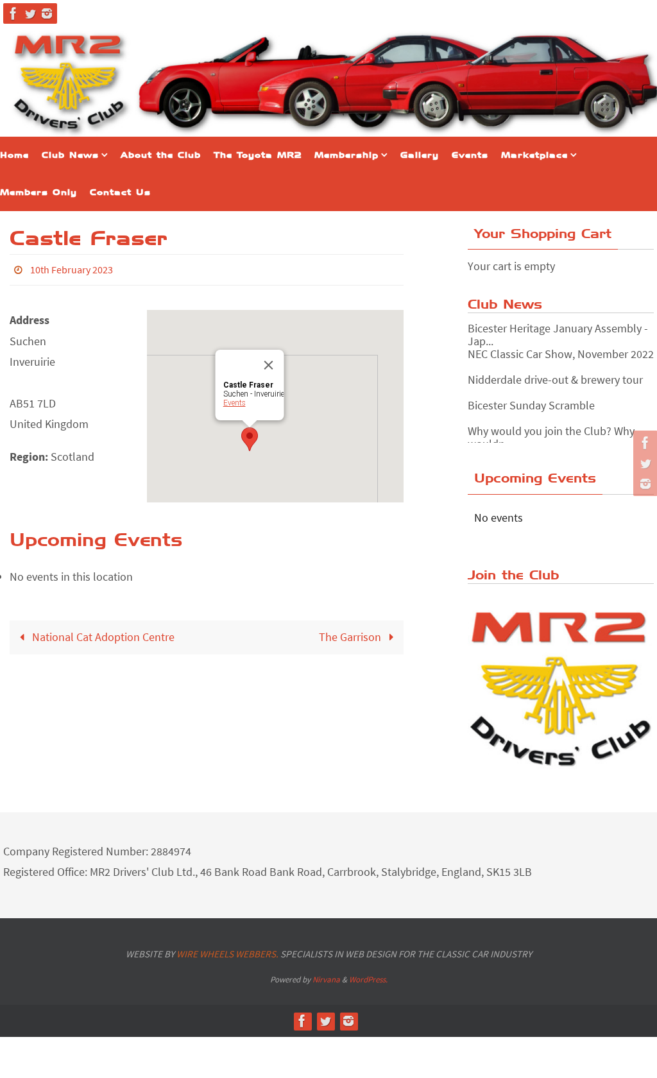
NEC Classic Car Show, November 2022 (561, 346)
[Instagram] (47, 13)
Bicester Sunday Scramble (531, 397)
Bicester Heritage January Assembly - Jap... (558, 327)
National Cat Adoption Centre (102, 633)
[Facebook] (13, 13)
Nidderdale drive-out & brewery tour (555, 371)
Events (234, 399)
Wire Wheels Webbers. (227, 954)
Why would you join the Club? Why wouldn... (551, 429)
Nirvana (326, 979)
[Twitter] (30, 13)
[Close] (268, 361)
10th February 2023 (71, 268)
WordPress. (368, 979)
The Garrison (351, 633)
